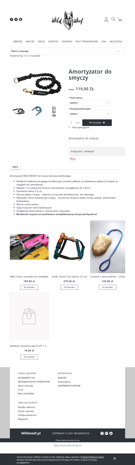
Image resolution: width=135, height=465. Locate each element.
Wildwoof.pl (31, 433)
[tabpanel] (67, 195)
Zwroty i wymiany (26, 411)
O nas (20, 389)
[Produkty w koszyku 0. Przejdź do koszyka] (120, 21)
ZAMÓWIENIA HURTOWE (69, 385)
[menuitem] (18, 41)
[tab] (15, 167)
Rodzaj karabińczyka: (80, 108)
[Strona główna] (67, 19)
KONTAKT (62, 377)
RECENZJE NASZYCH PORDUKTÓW (34, 381)
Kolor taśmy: (75, 97)
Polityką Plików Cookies (92, 456)
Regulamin (23, 419)
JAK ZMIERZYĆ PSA (26, 377)
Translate (35, 55)
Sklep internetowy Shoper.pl (67, 445)
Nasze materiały (25, 385)
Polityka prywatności (27, 415)
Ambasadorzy (64, 381)
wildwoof (89, 151)
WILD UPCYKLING (26, 393)
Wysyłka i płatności (26, 407)
